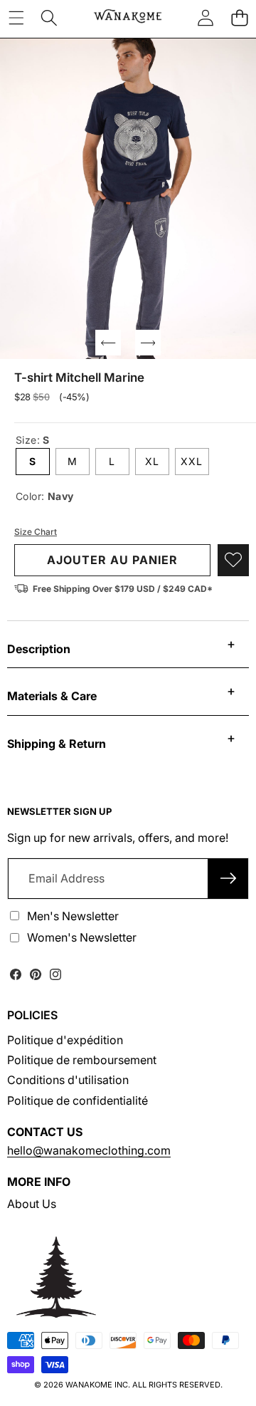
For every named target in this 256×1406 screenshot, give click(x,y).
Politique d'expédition (65, 1040)
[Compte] (205, 18)
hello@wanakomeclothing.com (89, 1150)
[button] (239, 18)
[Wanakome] (128, 18)
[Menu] (16, 18)
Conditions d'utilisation (68, 1080)
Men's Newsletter (73, 916)
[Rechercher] (49, 18)
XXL (192, 461)
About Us (31, 1204)
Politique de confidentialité (77, 1100)
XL (152, 461)
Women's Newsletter (82, 937)
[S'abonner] (228, 878)
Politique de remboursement (81, 1060)
